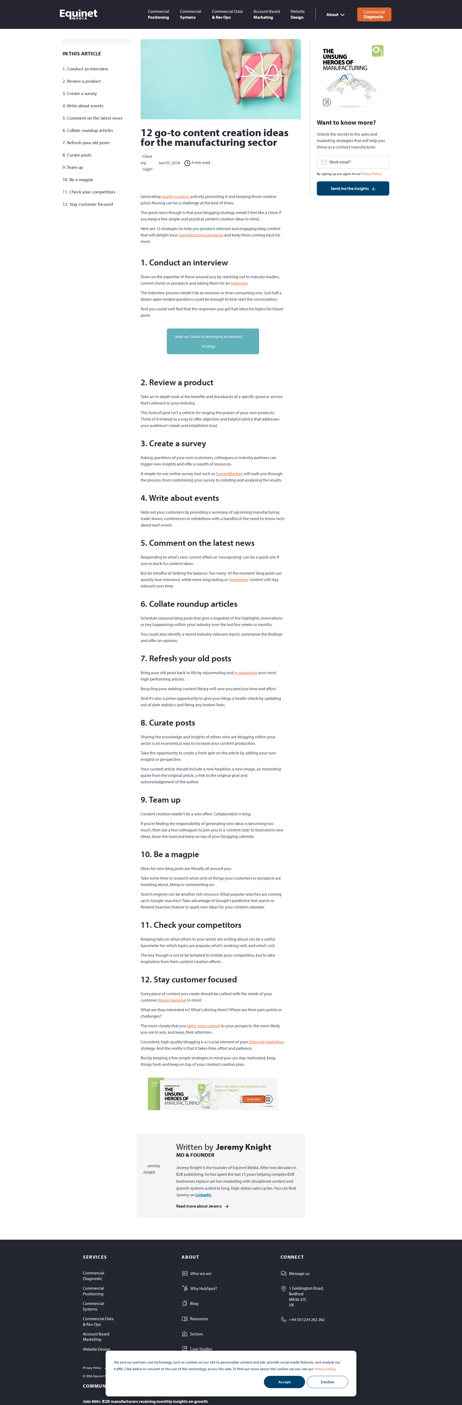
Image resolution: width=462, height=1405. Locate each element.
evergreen (239, 579)
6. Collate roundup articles (88, 130)
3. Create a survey (80, 93)
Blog (194, 1303)
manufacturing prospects (201, 235)
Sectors (196, 1334)
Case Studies (201, 1348)
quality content (175, 196)
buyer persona (172, 1000)
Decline (327, 1382)
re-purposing (245, 672)
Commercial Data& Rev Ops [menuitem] (98, 1321)
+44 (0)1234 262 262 (307, 1319)
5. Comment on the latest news (92, 118)
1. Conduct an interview (85, 68)
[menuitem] (158, 14)
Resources (199, 1318)
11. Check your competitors (89, 191)
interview (239, 283)
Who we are (200, 1273)
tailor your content (203, 1025)
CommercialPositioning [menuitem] (93, 1290)
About (332, 14)
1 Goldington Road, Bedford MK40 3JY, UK (306, 1296)
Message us (299, 1273)
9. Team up (73, 167)
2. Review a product (82, 81)
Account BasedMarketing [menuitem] (96, 1336)
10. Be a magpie (78, 179)
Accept (284, 1382)
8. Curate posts (77, 155)
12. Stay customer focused (88, 204)
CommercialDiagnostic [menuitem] (93, 1275)
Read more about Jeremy (199, 1206)
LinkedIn (203, 1194)
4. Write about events (83, 105)
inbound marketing (266, 1041)
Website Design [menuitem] (96, 1349)
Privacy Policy (324, 1368)
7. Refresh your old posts (86, 142)
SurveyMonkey (229, 473)
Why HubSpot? (203, 1288)
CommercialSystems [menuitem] (93, 1306)
